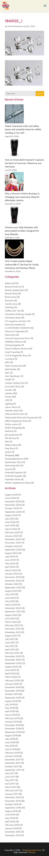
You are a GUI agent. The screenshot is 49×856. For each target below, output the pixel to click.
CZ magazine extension (16, 321)
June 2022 (10, 618)
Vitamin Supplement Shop (17, 483)
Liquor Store (11, 407)
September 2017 (13, 770)
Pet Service (10, 438)
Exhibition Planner (14, 342)
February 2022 (12, 625)
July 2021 (9, 639)
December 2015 (13, 832)
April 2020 (10, 673)
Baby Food (10, 283)
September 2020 (13, 663)
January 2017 (11, 794)
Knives (8, 397)
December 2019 (13, 687)
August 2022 (11, 615)
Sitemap (31, 852)
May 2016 (10, 818)
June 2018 (10, 742)
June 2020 (10, 670)
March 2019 (11, 715)
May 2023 (10, 601)
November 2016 (13, 801)
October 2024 (12, 546)
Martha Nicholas (15, 26)
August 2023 (11, 591)
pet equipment (12, 435)
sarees (8, 452)
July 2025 (10, 518)
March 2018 (11, 749)
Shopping (9, 455)
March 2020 (11, 677)
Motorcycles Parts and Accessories (21, 417)
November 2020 (13, 660)
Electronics (10, 335)
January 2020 (12, 684)
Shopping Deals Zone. (32, 850)
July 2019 (10, 704)
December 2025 (13, 501)
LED (7, 400)
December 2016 (13, 797)
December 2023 (13, 577)
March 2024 (11, 570)
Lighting (9, 404)
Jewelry (8, 393)
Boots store (10, 297)
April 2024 (10, 567)
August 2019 (11, 701)
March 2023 (11, 605)
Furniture (9, 359)
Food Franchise (12, 352)
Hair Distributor (12, 376)
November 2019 (13, 691)
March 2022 (11, 622)
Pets (7, 441)
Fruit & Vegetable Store (16, 355)
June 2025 (10, 522)
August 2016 (11, 811)
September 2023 (13, 587)
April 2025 (10, 525)
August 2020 (11, 666)
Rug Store (10, 448)
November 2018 (13, 728)
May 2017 (9, 780)
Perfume (9, 431)
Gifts (7, 362)
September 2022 (13, 611)
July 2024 (10, 556)
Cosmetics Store (13, 317)
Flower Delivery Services (17, 348)
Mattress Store (12, 410)
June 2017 (10, 777)
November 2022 (13, 608)
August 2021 (11, 636)
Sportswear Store (13, 462)
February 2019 (12, 718)
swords (8, 469)
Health (8, 379)
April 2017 (10, 784)
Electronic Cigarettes (15, 331)
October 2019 (12, 694)
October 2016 (12, 804)
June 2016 (10, 814)
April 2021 (10, 649)
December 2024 (13, 539)
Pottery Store (11, 445)
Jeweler (8, 390)
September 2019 (13, 697)
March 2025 (11, 529)
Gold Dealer (11, 369)
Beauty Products (13, 287)
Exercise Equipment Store (17, 338)
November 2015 (13, 835)
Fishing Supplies (13, 345)
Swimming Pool (12, 465)
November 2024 (13, 543)
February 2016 (12, 825)
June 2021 (10, 642)
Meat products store (14, 414)
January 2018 (11, 756)
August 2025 (11, 515)
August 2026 (11, 494)
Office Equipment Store (16, 421)
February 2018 (12, 753)
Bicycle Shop (11, 293)
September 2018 (13, 732)
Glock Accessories (13, 366)
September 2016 (13, 808)
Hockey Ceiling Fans (15, 383)
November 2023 (13, 580)
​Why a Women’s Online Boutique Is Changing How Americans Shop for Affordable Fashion (22, 197)
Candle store (11, 304)
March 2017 (11, 787)
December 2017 (12, 759)
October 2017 (11, 766)
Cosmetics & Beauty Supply (18, 314)
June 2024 (10, 560)
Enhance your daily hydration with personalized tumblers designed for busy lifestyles (22, 230)
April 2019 (10, 711)
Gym (7, 373)
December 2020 (13, 656)
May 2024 (10, 563)
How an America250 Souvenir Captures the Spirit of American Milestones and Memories (24, 163)
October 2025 (12, 508)
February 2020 (12, 680)
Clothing (9, 307)
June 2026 (10, 498)
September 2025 (13, 512)
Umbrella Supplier (13, 476)
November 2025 (13, 505)
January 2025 (12, 536)
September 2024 (13, 549)
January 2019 (11, 722)
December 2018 (13, 725)
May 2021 (10, 646)
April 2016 (10, 821)
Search (40, 93)
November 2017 (13, 763)
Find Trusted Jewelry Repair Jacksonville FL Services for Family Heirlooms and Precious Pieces (22, 264)
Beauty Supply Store (15, 290)
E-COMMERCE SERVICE (17, 328)
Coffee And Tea (12, 311)
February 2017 (12, 790)
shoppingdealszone (14, 459)
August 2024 (11, 553)
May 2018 (10, 746)
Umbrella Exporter (14, 472)
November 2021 (13, 632)
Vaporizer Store (12, 479)
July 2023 (10, 594)
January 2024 (12, 574)
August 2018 (11, 735)
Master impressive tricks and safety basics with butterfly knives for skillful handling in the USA (23, 129)
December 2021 (13, 629)
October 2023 (12, 584)
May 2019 (10, 708)
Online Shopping (13, 428)
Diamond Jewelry (13, 324)
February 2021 (12, 653)
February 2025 (12, 532)
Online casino (11, 424)
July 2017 (9, 773)
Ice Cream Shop (12, 386)
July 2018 (9, 739)
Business (9, 300)
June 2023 (10, 598)
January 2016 (11, 828)
